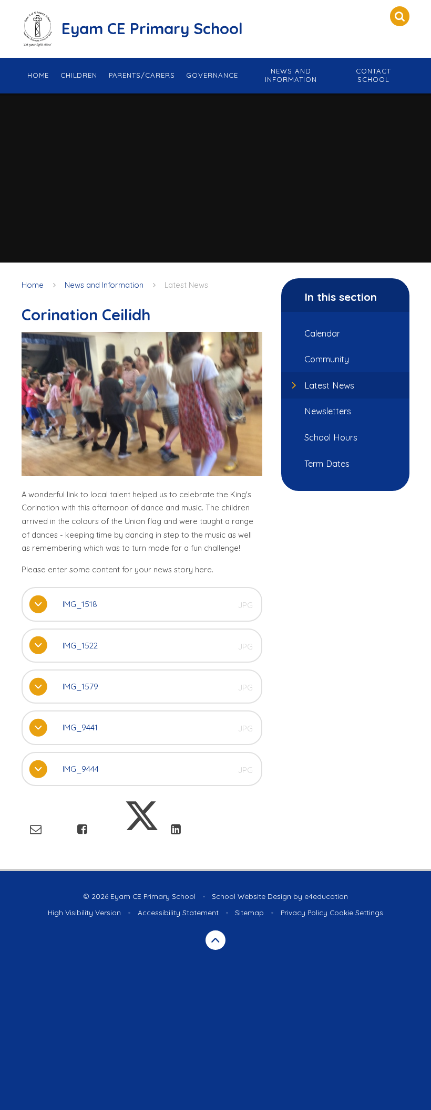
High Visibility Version (84, 912)
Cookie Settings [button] (356, 912)
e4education (326, 896)
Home (33, 285)
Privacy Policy (304, 912)
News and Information (104, 285)
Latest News (186, 285)
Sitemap (249, 912)
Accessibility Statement (178, 912)
